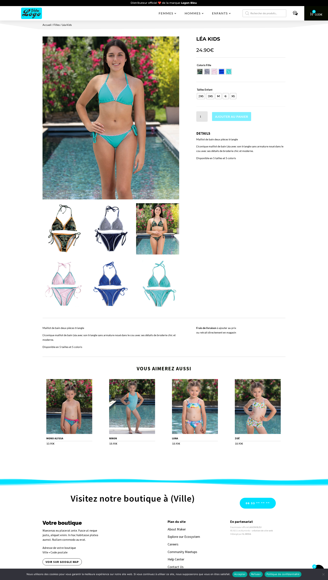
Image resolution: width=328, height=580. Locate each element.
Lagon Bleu (189, 3)
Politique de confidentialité (283, 574)
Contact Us (176, 567)
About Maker (177, 529)
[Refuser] (323, 574)
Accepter (239, 574)
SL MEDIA (246, 534)
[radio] (200, 71)
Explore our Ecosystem (184, 536)
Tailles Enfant (204, 89)
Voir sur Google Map (62, 562)
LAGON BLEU (255, 527)
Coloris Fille (204, 65)
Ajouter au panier (231, 116)
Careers (173, 544)
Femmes (166, 13)
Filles (57, 24)
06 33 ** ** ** (258, 503)
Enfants (220, 13)
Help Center (176, 559)
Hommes (193, 13)
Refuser (256, 574)
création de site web (262, 530)
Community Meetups (182, 552)
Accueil (47, 24)
